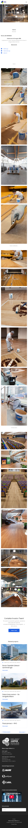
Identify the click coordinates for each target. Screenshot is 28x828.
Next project (22, 732)
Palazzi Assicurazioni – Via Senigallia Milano (10, 695)
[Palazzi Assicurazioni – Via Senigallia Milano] (14, 681)
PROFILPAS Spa (6, 50)
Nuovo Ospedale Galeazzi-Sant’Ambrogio (11, 666)
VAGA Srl (5, 53)
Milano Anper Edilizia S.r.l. (14, 820)
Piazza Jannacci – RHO (9, 723)
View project (5, 670)
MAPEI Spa (5, 48)
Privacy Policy (14, 824)
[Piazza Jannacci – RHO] (14, 710)
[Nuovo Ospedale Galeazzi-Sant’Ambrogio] (14, 652)
